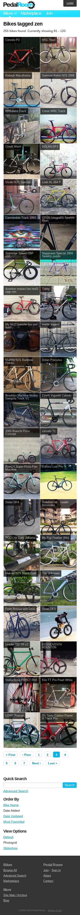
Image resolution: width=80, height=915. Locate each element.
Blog (6, 900)
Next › (36, 763)
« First (10, 755)
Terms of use (55, 910)
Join (49, 13)
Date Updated (13, 816)
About (47, 875)
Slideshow (10, 848)
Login (70, 3)
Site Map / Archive (15, 895)
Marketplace (31, 13)
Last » (52, 763)
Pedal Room (19, 5)
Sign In (56, 870)
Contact (48, 881)
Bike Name (11, 805)
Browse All (10, 870)
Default (8, 837)
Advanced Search (15, 791)
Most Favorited (13, 821)
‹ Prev (26, 755)
